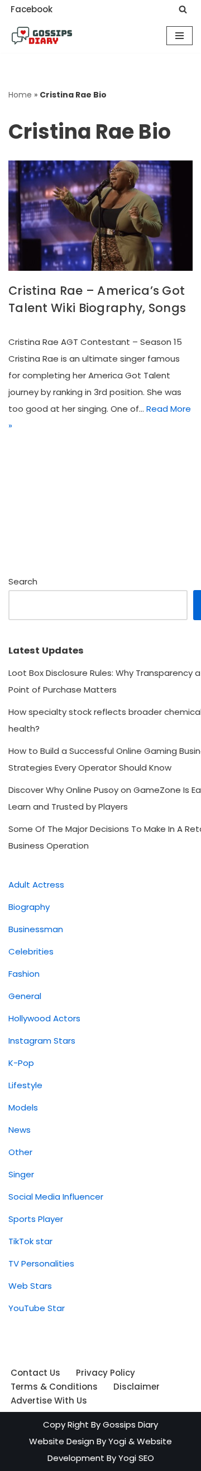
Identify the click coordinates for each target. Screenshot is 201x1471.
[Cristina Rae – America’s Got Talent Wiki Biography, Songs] (100, 215)
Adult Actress (36, 884)
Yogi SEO (136, 1458)
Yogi (116, 1441)
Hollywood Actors (44, 1018)
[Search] (183, 9)
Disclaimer (136, 1386)
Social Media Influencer (55, 1196)
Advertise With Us (49, 1400)
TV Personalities (41, 1263)
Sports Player (35, 1219)
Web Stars (30, 1286)
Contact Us (35, 1373)
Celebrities (31, 951)
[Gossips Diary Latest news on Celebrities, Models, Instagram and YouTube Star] (41, 35)
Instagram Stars (41, 1040)
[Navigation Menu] (179, 35)
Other (20, 1152)
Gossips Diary (130, 1424)
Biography (29, 907)
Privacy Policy (105, 1373)
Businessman (35, 929)
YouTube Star (36, 1308)
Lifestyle (25, 1085)
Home (20, 94)
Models (23, 1107)
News (19, 1130)
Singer (21, 1174)
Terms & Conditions (54, 1386)
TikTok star (30, 1241)
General (24, 996)
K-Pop (21, 1063)
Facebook (31, 9)
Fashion (24, 974)
